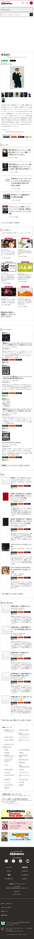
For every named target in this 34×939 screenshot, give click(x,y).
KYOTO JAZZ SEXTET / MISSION (11, 442)
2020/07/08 (17, 575)
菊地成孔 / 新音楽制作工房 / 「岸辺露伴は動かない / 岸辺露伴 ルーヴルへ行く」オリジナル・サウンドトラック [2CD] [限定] (21, 521)
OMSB (6, 749)
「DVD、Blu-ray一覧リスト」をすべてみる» (16, 720)
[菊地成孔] (3, 93)
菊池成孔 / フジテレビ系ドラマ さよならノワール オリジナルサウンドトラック (21, 479)
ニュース (9, 867)
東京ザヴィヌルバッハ (24, 740)
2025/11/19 (17, 501)
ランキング (24, 875)
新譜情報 (25, 867)
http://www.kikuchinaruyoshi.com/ (15, 131)
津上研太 (21, 769)
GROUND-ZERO (24, 730)
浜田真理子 (7, 779)
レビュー (25, 879)
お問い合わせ (4, 915)
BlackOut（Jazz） (9, 744)
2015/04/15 (5, 446)
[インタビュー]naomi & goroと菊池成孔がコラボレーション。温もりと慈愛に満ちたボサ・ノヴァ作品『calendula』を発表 (24, 301)
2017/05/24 (5, 382)
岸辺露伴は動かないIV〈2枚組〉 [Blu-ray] (21, 696)
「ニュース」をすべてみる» (10, 222)
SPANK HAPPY (8, 737)
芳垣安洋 (21, 785)
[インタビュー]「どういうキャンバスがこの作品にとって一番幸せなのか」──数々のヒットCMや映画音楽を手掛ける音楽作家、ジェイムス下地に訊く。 (8, 276)
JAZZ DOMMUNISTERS (24, 733)
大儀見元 (21, 752)
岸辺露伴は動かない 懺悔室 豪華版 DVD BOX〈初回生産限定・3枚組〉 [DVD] (20, 674)
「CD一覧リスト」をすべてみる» (12, 594)
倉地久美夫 (22, 762)
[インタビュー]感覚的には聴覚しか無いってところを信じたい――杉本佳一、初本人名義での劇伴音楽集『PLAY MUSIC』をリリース (25, 276)
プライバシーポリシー (6, 907)
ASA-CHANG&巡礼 (24, 749)
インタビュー (9, 879)
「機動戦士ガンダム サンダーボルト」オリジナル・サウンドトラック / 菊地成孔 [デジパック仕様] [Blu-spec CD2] (17, 410)
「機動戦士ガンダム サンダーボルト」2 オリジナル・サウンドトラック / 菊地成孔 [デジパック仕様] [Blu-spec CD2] (17, 344)
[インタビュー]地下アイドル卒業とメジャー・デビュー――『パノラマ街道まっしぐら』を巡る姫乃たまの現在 (8, 252)
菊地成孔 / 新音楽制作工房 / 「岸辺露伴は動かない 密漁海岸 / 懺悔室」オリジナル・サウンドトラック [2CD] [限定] (21, 496)
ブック (9, 871)
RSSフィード (4, 911)
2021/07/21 (29, 548)
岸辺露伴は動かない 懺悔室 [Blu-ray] (20, 606)
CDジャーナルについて (7, 903)
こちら (20, 795)
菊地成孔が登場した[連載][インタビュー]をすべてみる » (8, 314)
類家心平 (6, 787)
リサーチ (25, 871)
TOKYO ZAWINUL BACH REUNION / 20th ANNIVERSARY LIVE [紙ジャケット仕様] (20, 569)
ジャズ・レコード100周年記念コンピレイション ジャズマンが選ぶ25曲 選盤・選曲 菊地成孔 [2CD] (17, 377)
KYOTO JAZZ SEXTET (8, 760)
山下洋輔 (21, 782)
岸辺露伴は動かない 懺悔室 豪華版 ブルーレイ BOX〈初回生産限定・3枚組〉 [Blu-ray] (21, 629)
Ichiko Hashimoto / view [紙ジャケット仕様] (21, 545)
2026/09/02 (29, 482)
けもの (6, 765)
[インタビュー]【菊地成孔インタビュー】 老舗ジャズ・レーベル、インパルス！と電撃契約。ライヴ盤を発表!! (8, 300)
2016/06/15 (5, 415)
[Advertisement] (17, 34)
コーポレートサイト (17, 894)
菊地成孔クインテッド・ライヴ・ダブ (9, 730)
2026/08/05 (17, 609)
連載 (9, 875)
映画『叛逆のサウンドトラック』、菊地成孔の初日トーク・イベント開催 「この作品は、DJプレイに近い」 (19, 152)
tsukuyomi (7, 772)
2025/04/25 (17, 700)
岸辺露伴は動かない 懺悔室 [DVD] (19, 652)
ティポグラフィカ (24, 737)
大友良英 (6, 752)
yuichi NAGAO (8, 785)
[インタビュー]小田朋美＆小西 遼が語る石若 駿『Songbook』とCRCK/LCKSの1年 (25, 252)
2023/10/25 (17, 527)
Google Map (17, 891)
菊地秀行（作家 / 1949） (23, 756)
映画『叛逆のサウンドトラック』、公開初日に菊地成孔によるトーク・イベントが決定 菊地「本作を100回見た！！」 (20, 166)
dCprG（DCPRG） (9, 740)
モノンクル (7, 782)
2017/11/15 (5, 348)
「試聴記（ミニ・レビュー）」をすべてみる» (15, 465)
